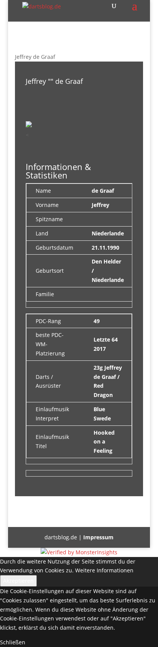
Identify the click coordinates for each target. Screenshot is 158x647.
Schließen (12, 642)
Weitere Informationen (104, 570)
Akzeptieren (18, 580)
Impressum (98, 537)
